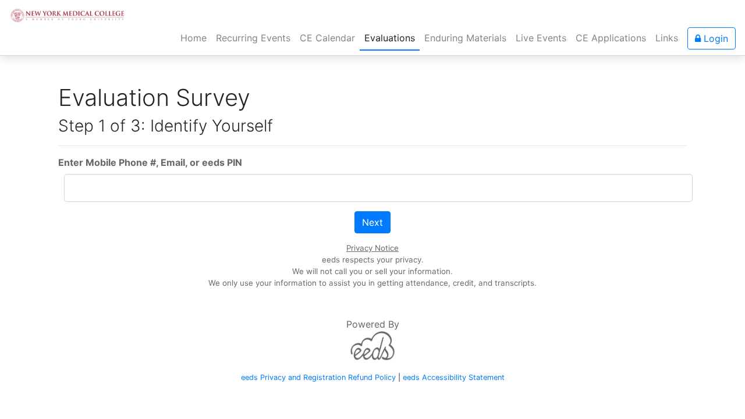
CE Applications (611, 38)
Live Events (541, 38)
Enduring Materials (465, 38)
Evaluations (389, 38)
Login (714, 38)
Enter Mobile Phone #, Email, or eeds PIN (150, 162)
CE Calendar (327, 38)
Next (372, 222)
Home (195, 37)
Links (666, 38)
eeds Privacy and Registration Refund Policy (318, 377)
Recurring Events (253, 38)
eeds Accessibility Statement (454, 377)
